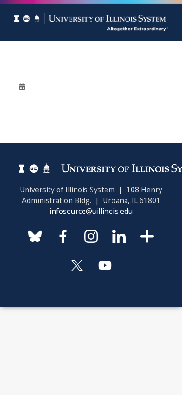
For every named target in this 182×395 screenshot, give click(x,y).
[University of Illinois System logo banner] (91, 5)
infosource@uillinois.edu (91, 211)
